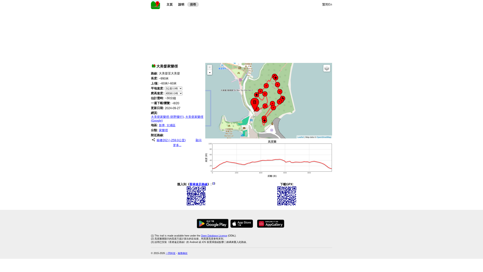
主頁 (170, 4)
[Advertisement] (241, 35)
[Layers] (326, 68)
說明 (181, 4)
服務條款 (183, 253)
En (330, 4)
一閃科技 (170, 253)
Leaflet (301, 136)
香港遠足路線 (198, 184)
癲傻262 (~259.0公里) (171, 140)
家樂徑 (163, 130)
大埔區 (170, 125)
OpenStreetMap (324, 136)
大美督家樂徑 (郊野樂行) (167, 116)
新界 (162, 125)
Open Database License (214, 235)
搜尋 (193, 4)
